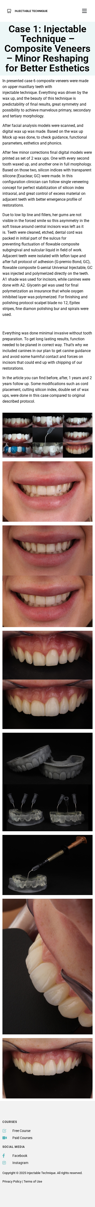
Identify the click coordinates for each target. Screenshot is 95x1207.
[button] (84, 10)
